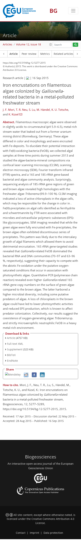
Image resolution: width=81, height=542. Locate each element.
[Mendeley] (13, 374)
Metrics (45, 54)
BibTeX (11, 355)
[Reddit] (26, 374)
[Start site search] (75, 45)
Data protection (53, 532)
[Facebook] (34, 374)
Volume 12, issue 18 (28, 44)
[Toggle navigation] (73, 10)
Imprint (34, 532)
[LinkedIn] (42, 374)
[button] (50, 44)
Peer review (29, 54)
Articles (7, 44)
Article (13, 54)
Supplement (14, 349)
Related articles (63, 54)
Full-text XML (15, 344)
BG (53, 10)
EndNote (12, 360)
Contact (20, 532)
